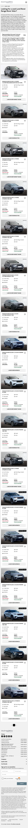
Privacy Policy (4, 819)
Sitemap (9, 820)
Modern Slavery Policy (13, 819)
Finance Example (17, 96)
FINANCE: (15, 92)
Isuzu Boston (3, 754)
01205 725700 (24, 752)
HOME (2, 6)
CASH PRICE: (4, 92)
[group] (14, 72)
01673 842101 (24, 739)
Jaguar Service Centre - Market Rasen (8, 746)
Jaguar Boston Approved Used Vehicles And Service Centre (7, 745)
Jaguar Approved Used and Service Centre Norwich (8, 749)
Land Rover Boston (5, 740)
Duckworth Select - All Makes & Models (7, 756)
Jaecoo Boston (4, 752)
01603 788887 (24, 742)
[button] (25, 72)
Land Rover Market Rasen (6, 739)
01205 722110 (24, 744)
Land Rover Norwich (5, 742)
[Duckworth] (7, 2)
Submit (22, 783)
